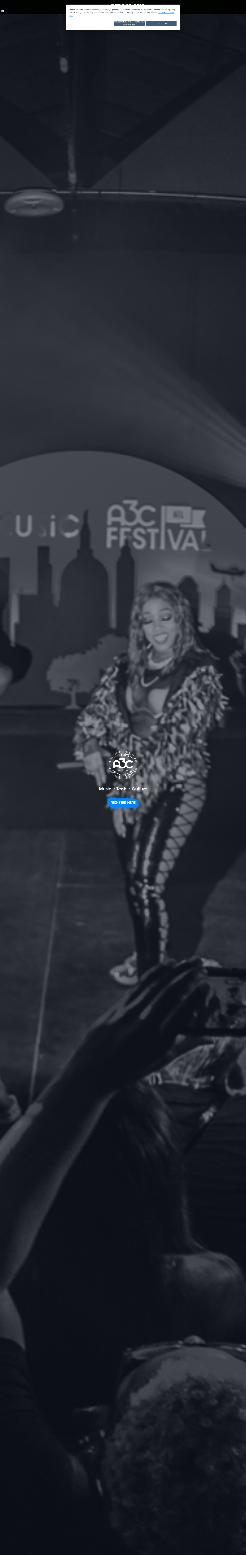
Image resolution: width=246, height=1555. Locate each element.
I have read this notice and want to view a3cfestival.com (129, 23)
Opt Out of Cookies (161, 23)
